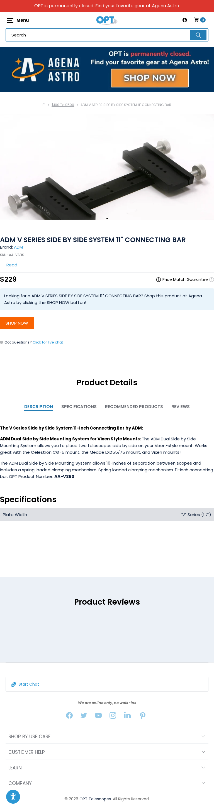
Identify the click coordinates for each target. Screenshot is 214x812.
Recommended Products (134, 406)
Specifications (79, 406)
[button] (13, 797)
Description (38, 406)
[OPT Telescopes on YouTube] (98, 717)
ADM (18, 247)
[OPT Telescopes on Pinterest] (142, 717)
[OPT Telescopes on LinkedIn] (127, 717)
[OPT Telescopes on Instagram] (113, 717)
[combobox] (107, 34)
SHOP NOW (17, 323)
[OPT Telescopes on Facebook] (69, 717)
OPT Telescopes (95, 799)
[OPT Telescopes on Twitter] (84, 717)
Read (11, 265)
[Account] (185, 20)
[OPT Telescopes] (107, 20)
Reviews (180, 406)
